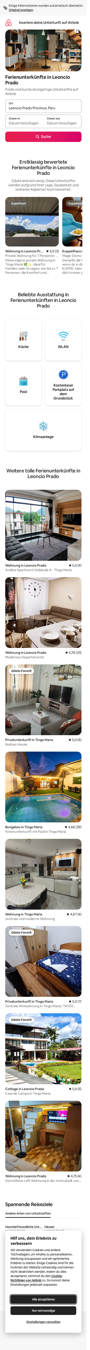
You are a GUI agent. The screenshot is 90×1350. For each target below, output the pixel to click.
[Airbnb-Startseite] (8, 22)
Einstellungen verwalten (43, 1322)
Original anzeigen (21, 10)
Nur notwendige (43, 1311)
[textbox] (24, 123)
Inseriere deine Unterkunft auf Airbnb (49, 22)
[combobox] (43, 108)
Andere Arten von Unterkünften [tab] (28, 1213)
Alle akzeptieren (43, 1299)
